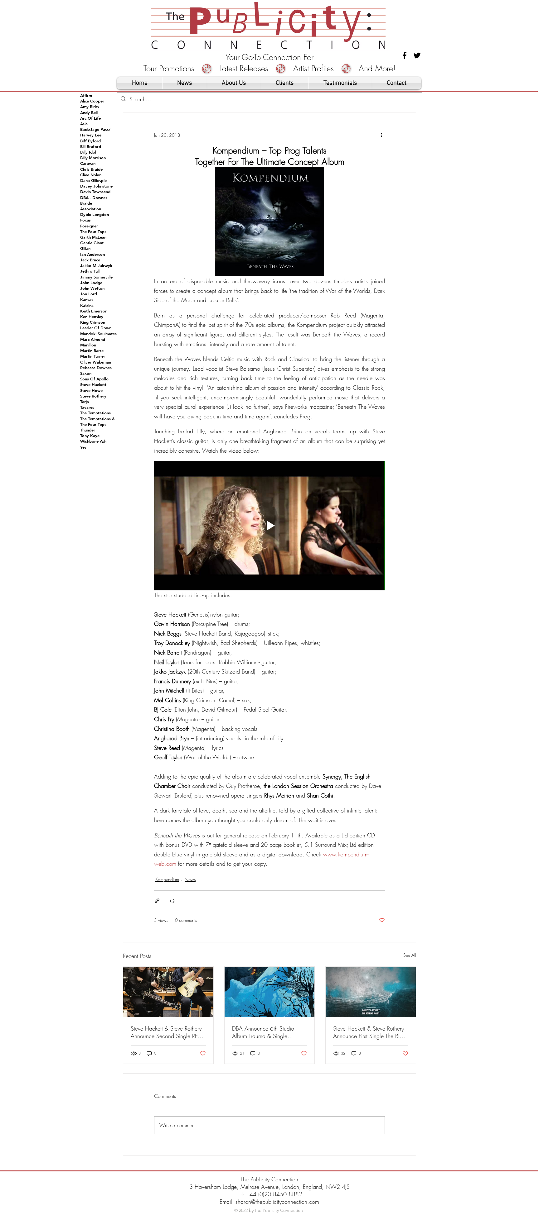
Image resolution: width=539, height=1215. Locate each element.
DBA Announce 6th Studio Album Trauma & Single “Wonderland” (263, 1032)
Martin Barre (92, 350)
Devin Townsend (95, 191)
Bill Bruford (90, 146)
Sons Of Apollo (94, 378)
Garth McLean (93, 237)
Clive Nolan (90, 174)
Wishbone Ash (93, 441)
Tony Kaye (90, 435)
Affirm (86, 95)
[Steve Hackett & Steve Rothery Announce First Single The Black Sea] (371, 992)
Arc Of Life (90, 118)
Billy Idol (88, 152)
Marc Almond (92, 339)
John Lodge (91, 282)
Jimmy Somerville (96, 276)
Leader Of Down (95, 327)
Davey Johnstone (96, 185)
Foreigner (89, 225)
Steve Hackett (93, 384)
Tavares (87, 407)
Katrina (87, 305)
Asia (84, 123)
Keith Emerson (93, 310)
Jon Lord (88, 293)
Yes (83, 447)
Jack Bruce (90, 259)
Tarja (84, 401)
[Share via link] (157, 901)
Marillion (88, 344)
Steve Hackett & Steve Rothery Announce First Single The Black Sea (370, 1032)
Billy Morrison (93, 157)
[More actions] (381, 135)
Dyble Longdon (94, 214)
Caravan (87, 163)
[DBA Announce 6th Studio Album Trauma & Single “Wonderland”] (270, 992)
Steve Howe (91, 390)
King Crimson (92, 322)
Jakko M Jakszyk (96, 265)
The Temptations (95, 412)
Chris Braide (91, 169)
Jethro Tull (90, 271)
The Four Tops (93, 231)
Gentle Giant (92, 242)
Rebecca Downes (96, 367)
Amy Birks (89, 106)
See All (409, 955)
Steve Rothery (93, 395)
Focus (85, 219)
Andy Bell (89, 112)
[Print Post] (172, 901)
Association (90, 208)
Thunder (87, 429)
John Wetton (92, 288)
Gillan (85, 248)
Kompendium (167, 879)
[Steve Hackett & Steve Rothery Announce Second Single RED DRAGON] (168, 992)
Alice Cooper (92, 100)
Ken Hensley (91, 316)
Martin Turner (92, 356)
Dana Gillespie (93, 180)
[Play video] (269, 525)
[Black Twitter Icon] (417, 55)
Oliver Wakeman (95, 362)
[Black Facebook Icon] (404, 55)
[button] (284, 83)
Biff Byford (90, 140)
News (190, 879)
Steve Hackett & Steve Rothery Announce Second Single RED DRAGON (166, 1032)
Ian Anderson (92, 254)
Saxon (85, 373)
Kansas (86, 299)
